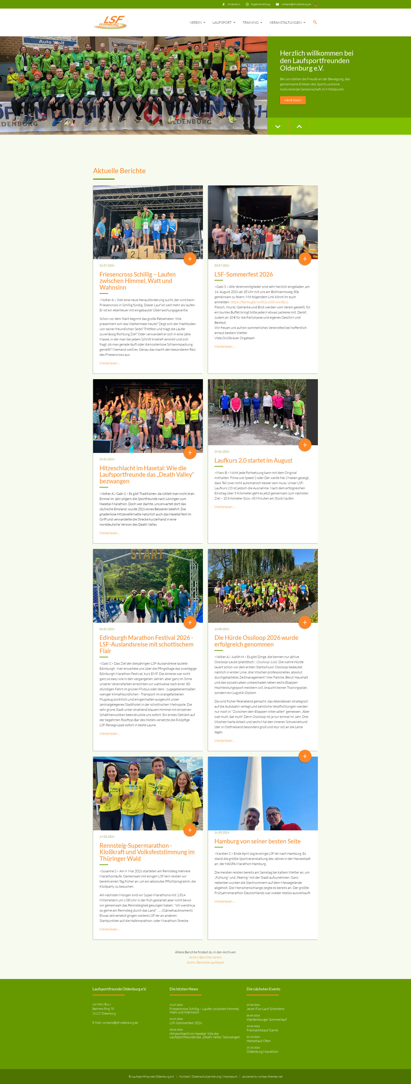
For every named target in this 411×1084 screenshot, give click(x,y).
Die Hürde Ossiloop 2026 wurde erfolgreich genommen (256, 641)
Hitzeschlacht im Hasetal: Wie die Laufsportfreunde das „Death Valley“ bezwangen (147, 474)
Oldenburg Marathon (262, 1051)
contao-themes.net (270, 1076)
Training (251, 22)
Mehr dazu (292, 100)
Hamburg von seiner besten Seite (257, 841)
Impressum (230, 1076)
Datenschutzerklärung (207, 1076)
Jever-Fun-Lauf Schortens (265, 1008)
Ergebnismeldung (260, 4)
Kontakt (185, 1076)
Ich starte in (234, 4)
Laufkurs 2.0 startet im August (253, 460)
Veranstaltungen (286, 22)
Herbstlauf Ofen (259, 1041)
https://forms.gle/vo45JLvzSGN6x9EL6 (259, 302)
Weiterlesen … (110, 363)
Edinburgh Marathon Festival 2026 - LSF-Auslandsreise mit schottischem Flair (147, 644)
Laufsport (222, 22)
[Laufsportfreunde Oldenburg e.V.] (110, 22)
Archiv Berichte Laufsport (205, 962)
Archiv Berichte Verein (205, 957)
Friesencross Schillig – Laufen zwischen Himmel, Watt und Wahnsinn (138, 281)
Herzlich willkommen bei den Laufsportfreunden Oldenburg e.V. (316, 60)
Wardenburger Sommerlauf (267, 1019)
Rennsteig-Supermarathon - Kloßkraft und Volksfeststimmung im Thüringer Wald (147, 852)
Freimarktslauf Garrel (262, 1030)
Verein (196, 22)
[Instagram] (316, 4)
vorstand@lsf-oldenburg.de (296, 4)
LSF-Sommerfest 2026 (243, 274)
